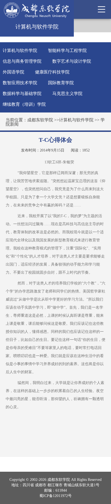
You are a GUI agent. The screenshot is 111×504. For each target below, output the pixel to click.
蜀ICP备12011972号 (55, 496)
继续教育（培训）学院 (24, 104)
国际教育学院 (61, 82)
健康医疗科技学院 (52, 72)
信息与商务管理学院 (22, 61)
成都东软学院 (40, 120)
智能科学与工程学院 (67, 50)
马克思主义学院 (67, 93)
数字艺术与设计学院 (71, 61)
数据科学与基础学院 (22, 93)
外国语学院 (13, 72)
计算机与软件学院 (20, 50)
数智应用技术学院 (20, 82)
